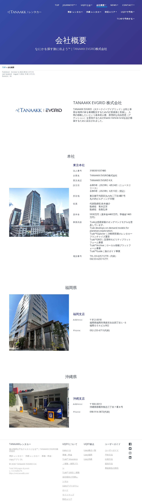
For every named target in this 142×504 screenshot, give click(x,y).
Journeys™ (69, 5)
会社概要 (100, 5)
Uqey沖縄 (88, 459)
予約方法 (109, 454)
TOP (57, 5)
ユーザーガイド (112, 450)
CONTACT (127, 5)
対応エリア (110, 12)
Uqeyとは (86, 5)
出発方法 (109, 459)
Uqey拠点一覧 (90, 450)
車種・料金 (46, 456)
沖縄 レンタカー (94, 12)
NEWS (114, 5)
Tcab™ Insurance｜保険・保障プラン (70, 463)
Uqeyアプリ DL (16, 459)
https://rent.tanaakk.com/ (19, 473)
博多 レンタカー (75, 12)
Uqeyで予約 (127, 12)
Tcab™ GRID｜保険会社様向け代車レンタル (70, 477)
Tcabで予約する (125, 18)
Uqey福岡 (88, 454)
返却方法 (109, 463)
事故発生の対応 (112, 468)
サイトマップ (68, 494)
